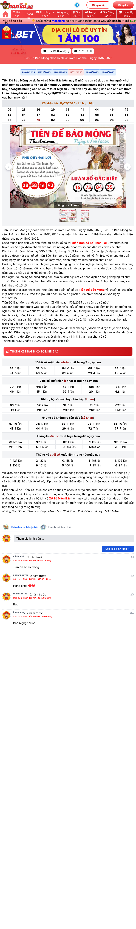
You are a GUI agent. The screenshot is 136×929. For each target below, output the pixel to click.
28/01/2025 (92, 72)
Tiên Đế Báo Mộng (58, 51)
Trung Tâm (91, 14)
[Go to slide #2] (84, 215)
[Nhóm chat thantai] (77, 5)
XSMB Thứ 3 (47, 251)
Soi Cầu (76, 14)
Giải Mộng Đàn (108, 14)
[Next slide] (127, 166)
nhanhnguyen (21, 575)
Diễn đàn (18, 14)
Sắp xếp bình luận (116, 548)
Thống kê (29, 15)
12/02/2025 (60, 72)
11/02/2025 (76, 72)
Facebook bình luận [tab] (60, 527)
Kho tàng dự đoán (46, 14)
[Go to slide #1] (68, 215)
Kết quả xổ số (61, 14)
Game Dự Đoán (128, 14)
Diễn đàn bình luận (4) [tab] (24, 527)
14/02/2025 (28, 72)
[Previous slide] (8, 166)
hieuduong (19, 612)
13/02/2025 (44, 72)
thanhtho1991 (20, 593)
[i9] (68, 34)
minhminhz (19, 556)
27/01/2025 (107, 72)
